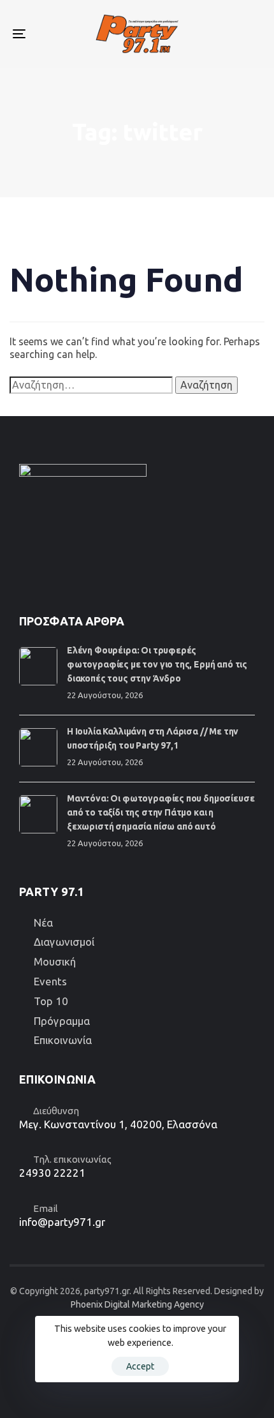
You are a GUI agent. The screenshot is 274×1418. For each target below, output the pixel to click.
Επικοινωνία (63, 1040)
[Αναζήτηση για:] (91, 385)
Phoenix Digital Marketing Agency (137, 1304)
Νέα (43, 922)
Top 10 (51, 1001)
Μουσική (55, 961)
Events (50, 981)
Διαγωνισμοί (64, 942)
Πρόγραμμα (62, 1021)
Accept (140, 1366)
